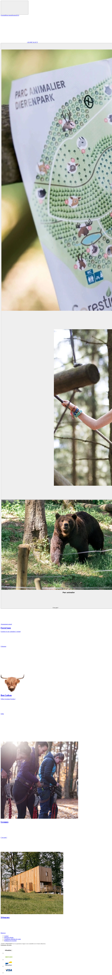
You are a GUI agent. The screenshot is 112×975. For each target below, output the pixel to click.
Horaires (14, 15)
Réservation (6, 15)
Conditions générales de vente (12, 939)
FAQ (17, 15)
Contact (6, 936)
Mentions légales (8, 937)
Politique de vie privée (10, 940)
